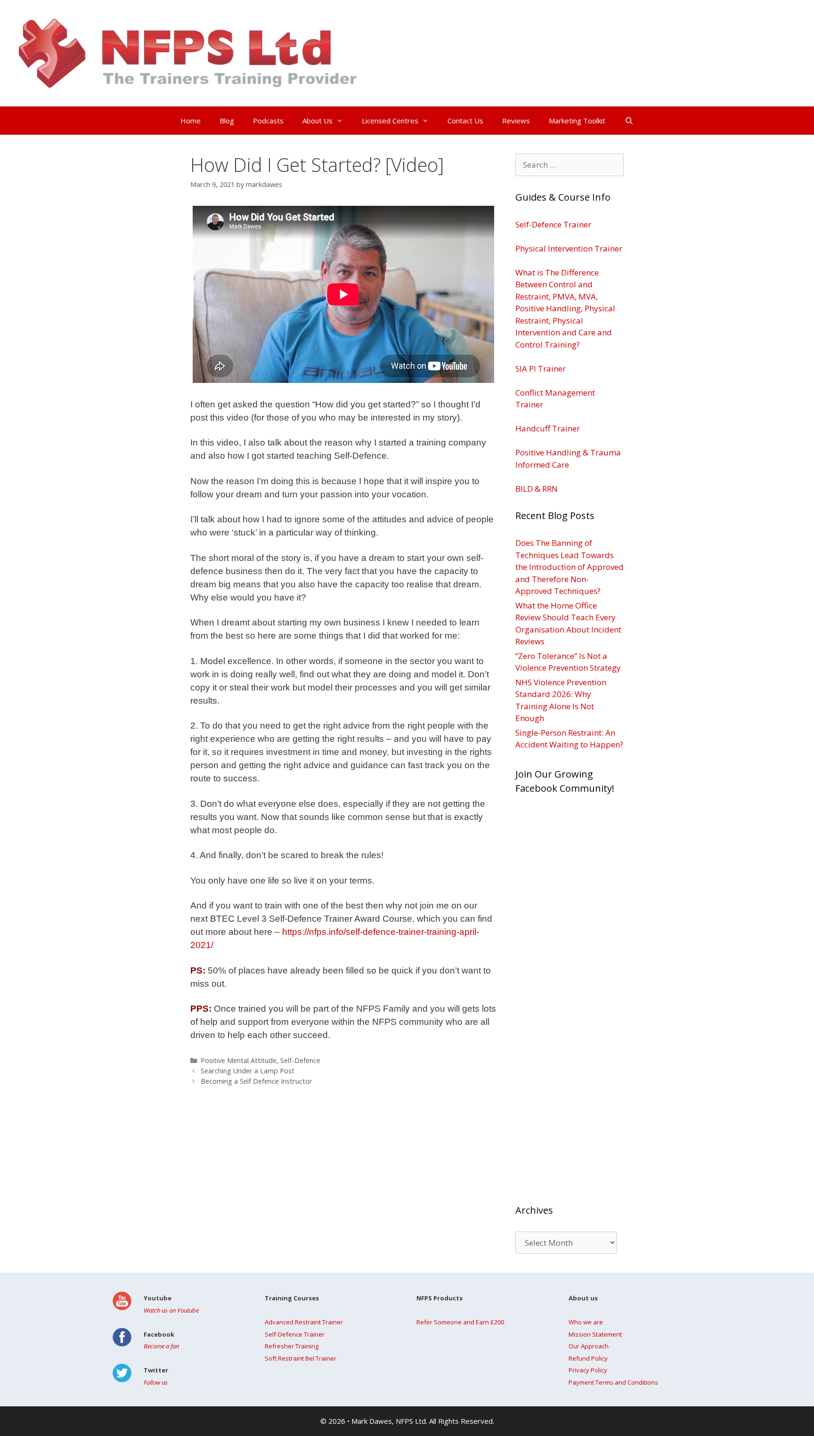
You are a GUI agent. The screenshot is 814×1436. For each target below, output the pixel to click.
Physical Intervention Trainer (568, 248)
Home (190, 120)
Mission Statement (595, 1334)
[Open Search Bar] (629, 120)
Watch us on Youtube (171, 1310)
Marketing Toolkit (577, 120)
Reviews (516, 120)
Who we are (586, 1322)
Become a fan (161, 1346)
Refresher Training (291, 1346)
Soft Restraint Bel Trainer (300, 1358)
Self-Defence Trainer (553, 224)
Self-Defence (300, 1060)
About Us (317, 120)
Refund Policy (588, 1358)
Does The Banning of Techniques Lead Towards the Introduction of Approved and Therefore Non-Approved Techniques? (569, 566)
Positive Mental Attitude (239, 1060)
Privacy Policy (588, 1370)
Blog (227, 120)
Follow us (156, 1382)
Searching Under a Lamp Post (247, 1070)
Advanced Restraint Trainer (304, 1322)
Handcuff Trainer (547, 428)
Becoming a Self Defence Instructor (256, 1081)
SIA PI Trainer (540, 368)
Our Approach (589, 1346)
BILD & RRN (536, 488)
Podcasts (268, 120)
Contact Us (465, 120)
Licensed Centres (390, 120)
